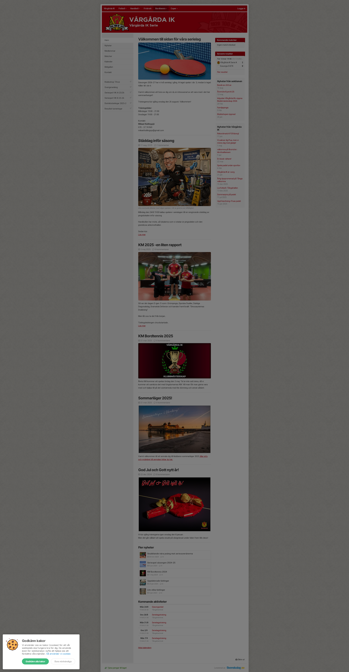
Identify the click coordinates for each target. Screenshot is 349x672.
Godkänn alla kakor (35, 661)
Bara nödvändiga (63, 661)
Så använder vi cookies (58, 653)
